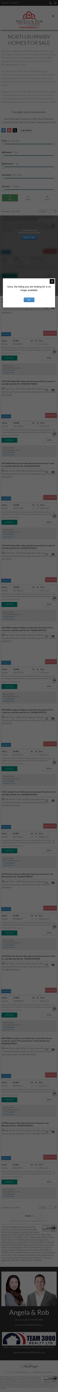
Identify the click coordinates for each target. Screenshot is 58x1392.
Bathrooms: (10, 163)
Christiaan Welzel (21, 1372)
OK (29, 300)
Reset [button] (28, 198)
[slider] (3, 144)
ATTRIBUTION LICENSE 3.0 (43, 1372)
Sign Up (14, 3)
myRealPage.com (29, 1367)
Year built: (12, 175)
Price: (11, 141)
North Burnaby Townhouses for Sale (38, 122)
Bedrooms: (10, 152)
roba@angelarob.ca (34, 1324)
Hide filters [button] (47, 198)
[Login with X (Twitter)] (15, 131)
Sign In (4, 3)
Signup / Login (29, 237)
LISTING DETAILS (9, 276)
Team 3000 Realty (29, 27)
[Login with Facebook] (3, 131)
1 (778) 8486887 (9, 370)
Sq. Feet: (11, 186)
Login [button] (26, 130)
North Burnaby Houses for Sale (20, 118)
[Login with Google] (9, 131)
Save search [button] (10, 197)
